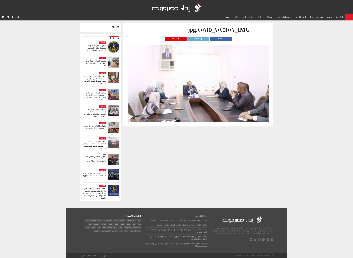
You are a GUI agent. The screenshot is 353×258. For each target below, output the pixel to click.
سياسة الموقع (93, 255)
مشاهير (127, 227)
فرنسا (122, 224)
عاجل (139, 220)
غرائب (120, 227)
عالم (98, 227)
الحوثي (104, 224)
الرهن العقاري (105, 231)
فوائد (93, 227)
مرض (104, 227)
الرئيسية (339, 17)
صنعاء (110, 227)
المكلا (116, 224)
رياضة (260, 17)
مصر (134, 224)
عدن (139, 224)
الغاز (126, 231)
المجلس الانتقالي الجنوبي (93, 220)
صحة (90, 224)
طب (115, 227)
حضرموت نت (107, 220)
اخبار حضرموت (136, 227)
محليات (329, 17)
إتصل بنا (82, 255)
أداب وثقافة (301, 17)
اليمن (115, 220)
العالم (110, 224)
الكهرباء (96, 224)
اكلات (87, 227)
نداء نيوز (121, 220)
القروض (96, 231)
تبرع (121, 231)
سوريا (128, 224)
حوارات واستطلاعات (284, 17)
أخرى (227, 17)
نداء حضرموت (131, 220)
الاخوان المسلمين (135, 231)
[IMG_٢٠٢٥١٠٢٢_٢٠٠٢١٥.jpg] (198, 121)
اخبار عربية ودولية (316, 17)
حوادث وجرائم (248, 17)
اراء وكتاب (270, 17)
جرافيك (236, 17)
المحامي (114, 231)
